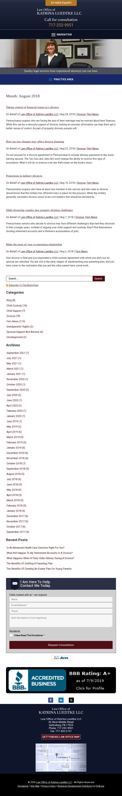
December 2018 (15, 452)
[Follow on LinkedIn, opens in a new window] (61, 700)
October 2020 (14, 384)
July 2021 (12, 358)
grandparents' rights (18, 326)
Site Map (35, 786)
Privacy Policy (48, 786)
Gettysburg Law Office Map (61, 736)
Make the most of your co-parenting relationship (34, 244)
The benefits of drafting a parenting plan (30, 563)
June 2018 (12, 484)
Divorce (81, 114)
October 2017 (14, 526)
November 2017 (15, 521)
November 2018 (15, 458)
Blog (9, 300)
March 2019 (13, 437)
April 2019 (12, 431)
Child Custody (14, 305)
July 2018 (12, 479)
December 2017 (15, 516)
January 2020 (14, 416)
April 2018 (12, 495)
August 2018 (14, 474)
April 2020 (12, 405)
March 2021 (13, 368)
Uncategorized (15, 337)
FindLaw (100, 786)
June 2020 (12, 400)
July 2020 (12, 395)
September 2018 (16, 468)
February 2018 (15, 505)
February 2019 (15, 442)
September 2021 (16, 352)
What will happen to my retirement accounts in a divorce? (40, 552)
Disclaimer (14, 631)
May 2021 (12, 363)
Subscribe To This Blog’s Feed (23, 285)
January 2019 (14, 447)
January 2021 (14, 374)
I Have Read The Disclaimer (29, 635)
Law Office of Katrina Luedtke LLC (39, 114)
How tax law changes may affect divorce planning (35, 141)
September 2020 (16, 389)
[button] (61, 35)
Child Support (14, 310)
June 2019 (12, 421)
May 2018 (12, 489)
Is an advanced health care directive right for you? (35, 547)
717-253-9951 (61, 25)
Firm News (93, 114)
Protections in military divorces (24, 175)
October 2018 (14, 463)
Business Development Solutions (75, 786)
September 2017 (16, 531)
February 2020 (15, 410)
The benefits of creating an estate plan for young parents (39, 568)
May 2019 (12, 426)
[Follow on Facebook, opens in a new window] (50, 700)
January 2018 (14, 510)
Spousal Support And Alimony (23, 331)
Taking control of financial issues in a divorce (32, 107)
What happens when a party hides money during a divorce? (40, 558)
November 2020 (15, 379)
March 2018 (13, 500)
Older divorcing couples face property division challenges (39, 210)
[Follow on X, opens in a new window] (71, 700)
